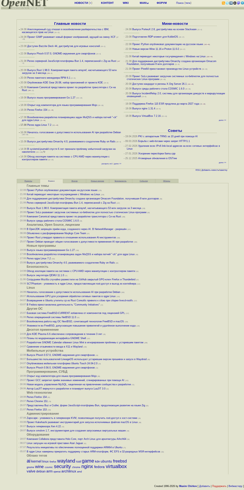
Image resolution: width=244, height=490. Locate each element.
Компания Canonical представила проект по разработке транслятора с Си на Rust (74, 216)
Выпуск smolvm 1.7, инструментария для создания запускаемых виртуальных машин (76, 430)
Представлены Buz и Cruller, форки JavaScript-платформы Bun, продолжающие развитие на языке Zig (86, 405)
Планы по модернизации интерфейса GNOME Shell (56, 338)
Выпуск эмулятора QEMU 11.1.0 (45, 275)
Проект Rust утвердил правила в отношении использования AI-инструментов (71, 237)
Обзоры (166, 181)
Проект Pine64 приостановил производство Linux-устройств (166, 68)
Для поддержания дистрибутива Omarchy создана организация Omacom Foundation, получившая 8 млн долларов (172, 62)
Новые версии (97, 181)
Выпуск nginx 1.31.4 (143, 108)
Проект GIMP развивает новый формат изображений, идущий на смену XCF (71, 36)
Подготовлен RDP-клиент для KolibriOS (155, 36)
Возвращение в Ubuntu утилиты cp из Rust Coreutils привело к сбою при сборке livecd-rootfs (80, 300)
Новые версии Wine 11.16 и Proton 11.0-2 (155, 49)
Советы (175, 131)
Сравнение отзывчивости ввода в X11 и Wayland (55, 346)
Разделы (28, 181)
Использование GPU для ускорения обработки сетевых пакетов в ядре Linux (71, 296)
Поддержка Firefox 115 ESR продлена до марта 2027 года (166, 103)
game (88, 460)
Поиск (180, 2)
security (62, 466)
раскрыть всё (107, 164)
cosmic (49, 467)
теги (187, 2)
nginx (87, 466)
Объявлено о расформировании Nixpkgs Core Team (56, 233)
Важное (51, 181)
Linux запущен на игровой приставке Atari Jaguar (55, 443)
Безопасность (121, 181)
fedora (99, 467)
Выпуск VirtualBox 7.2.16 (146, 115)
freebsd (120, 461)
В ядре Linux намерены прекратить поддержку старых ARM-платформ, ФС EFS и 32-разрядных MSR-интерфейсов (94, 451)
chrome (76, 467)
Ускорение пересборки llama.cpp (156, 153)
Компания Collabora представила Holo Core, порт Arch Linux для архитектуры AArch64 (76, 439)
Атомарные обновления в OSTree (157, 158)
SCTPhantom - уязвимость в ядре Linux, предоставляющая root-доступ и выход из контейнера (81, 283)
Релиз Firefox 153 (37, 409)
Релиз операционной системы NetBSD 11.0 (51, 317)
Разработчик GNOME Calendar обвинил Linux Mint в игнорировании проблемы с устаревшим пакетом (85, 342)
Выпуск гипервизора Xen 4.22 (44, 426)
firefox (53, 461)
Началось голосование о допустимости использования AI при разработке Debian (74, 132)
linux (45, 461)
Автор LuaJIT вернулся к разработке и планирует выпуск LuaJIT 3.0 (66, 388)
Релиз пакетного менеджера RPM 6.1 (48, 77)
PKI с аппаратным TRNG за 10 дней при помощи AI (168, 136)
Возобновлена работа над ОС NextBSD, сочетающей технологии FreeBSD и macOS (75, 321)
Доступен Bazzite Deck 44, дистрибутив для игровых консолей (63, 46)
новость (215, 170)
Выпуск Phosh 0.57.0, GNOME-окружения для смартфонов (61, 53)
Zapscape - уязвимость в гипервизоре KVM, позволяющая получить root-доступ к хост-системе (82, 418)
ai (28, 460)
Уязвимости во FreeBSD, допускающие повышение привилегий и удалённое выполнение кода (81, 325)
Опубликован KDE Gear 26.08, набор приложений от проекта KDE (65, 82)
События (144, 181)
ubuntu (106, 461)
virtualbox (116, 466)
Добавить (206, 170)
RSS (198, 170)
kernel (36, 461)
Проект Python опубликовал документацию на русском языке (167, 44)
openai (57, 471)
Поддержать (219, 486)
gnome (30, 467)
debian (41, 471)
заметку (223, 170)
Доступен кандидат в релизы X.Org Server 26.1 (159, 83)
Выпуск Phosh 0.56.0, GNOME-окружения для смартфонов (61, 367)
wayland (66, 460)
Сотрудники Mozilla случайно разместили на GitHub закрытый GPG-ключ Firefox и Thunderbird (81, 279)
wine (39, 466)
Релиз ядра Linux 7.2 (39, 124)
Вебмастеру (235, 486)
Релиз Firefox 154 (37, 109)
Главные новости (70, 24)
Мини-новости (175, 24)
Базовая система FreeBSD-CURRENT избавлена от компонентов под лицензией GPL (76, 313)
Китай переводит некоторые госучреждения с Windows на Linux (169, 56)
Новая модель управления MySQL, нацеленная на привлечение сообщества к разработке (79, 384)
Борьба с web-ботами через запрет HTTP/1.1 (164, 141)
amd (79, 471)
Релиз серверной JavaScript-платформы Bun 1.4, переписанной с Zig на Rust (71, 61)
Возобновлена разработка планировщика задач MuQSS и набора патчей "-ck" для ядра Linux (81, 254)
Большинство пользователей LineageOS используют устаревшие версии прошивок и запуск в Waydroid (87, 359)
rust (78, 461)
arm (49, 471)
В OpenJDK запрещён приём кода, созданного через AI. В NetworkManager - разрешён (77, 229)
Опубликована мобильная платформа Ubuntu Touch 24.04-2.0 (62, 363)
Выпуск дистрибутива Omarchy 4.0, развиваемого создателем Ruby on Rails (71, 141)
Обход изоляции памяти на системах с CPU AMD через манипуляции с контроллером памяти (81, 271)
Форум (74, 181)
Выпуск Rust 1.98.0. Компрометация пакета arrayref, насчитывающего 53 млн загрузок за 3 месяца (84, 208)
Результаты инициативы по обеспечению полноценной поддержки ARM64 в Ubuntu (74, 447)
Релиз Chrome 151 (37, 401)
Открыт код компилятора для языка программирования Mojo (62, 105)
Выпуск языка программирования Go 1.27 (51, 97)
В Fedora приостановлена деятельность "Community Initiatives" (63, 304)
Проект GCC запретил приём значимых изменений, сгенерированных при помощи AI (75, 380)
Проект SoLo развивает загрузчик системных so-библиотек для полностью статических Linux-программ (86, 212)
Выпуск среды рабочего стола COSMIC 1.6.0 (158, 88)
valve (31, 471)
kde (97, 461)
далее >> (117, 164)
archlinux (68, 471)
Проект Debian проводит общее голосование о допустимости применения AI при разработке (80, 241)
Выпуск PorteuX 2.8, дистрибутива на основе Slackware (164, 29)
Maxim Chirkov (188, 486)
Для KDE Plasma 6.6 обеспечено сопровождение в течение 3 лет (64, 334)
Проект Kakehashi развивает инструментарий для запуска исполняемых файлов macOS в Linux (82, 422)
